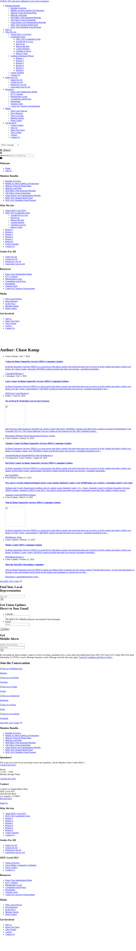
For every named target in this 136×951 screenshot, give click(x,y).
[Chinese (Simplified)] (4, 142)
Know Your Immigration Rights (18, 274)
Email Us (4, 803)
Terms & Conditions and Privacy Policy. (96, 657)
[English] (6, 142)
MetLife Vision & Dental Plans (18, 186)
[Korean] (12, 142)
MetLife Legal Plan (13, 188)
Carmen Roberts (17, 222)
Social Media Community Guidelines (20, 865)
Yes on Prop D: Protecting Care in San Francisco (27, 401)
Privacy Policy (11, 867)
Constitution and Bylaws (15, 281)
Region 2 (9, 232)
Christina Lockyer (18, 225)
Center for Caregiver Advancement (20, 288)
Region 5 (9, 239)
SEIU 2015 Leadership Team (17, 213)
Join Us (8, 171)
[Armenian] (1, 142)
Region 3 (9, 234)
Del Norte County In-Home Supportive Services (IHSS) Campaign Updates (39, 463)
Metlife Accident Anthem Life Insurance (22, 183)
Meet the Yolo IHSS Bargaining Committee (24, 564)
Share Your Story (12, 321)
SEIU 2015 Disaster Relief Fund (19, 198)
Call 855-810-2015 (8, 765)
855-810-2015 (6, 798)
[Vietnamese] (20, 142)
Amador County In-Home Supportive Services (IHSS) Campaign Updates (38, 443)
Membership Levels (13, 279)
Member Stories (12, 306)
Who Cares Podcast (13, 299)
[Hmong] (9, 142)
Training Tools (11, 286)
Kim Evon (15, 218)
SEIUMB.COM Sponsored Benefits (20, 191)
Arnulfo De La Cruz (19, 215)
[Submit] (2, 599)
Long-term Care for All (15, 264)
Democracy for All (13, 261)
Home (7, 168)
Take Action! (10, 323)
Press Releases (11, 301)
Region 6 (9, 241)
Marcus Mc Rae (17, 220)
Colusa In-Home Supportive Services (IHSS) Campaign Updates (34, 361)
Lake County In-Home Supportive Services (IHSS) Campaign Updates (37, 381)
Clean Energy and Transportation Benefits (23, 195)
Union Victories (12, 244)
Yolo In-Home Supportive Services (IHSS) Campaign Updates (33, 502)
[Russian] (14, 142)
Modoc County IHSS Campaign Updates (23, 545)
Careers (8, 326)
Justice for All (11, 257)
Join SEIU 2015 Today (10, 581)
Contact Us (10, 246)
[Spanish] (17, 142)
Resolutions (10, 284)
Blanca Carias (16, 227)
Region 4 (9, 237)
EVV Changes (11, 276)
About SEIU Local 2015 (15, 210)
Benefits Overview (13, 181)
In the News (10, 304)
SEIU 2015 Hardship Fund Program (20, 200)
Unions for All (11, 259)
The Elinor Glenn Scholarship (17, 193)
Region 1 (9, 229)
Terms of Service (12, 863)
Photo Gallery (11, 308)
